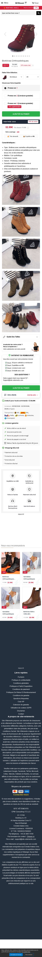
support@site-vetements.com (25, 839)
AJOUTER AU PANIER (21, 114)
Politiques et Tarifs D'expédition (21, 686)
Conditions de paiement (21, 689)
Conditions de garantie (21, 695)
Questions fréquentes (21, 699)
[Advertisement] (21, 528)
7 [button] (24, 56)
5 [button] (20, 56)
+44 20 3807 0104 (26, 834)
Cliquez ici (30, 836)
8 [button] (26, 56)
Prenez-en (13, 88)
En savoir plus (26, 951)
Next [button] (38, 34)
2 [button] (15, 56)
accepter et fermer (16, 954)
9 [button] (28, 56)
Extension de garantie (21, 705)
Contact (21, 714)
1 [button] (13, 56)
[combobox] (18, 13)
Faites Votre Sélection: (9, 72)
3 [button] (17, 56)
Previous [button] (4, 34)
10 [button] (29, 56)
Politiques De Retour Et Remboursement (21, 692)
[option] (21, 36)
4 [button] (18, 56)
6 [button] (22, 56)
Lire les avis (31, 395)
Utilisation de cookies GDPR (21, 708)
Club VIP (21, 702)
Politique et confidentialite (21, 680)
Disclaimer (21, 711)
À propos (21, 677)
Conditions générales (21, 683)
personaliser (28, 954)
